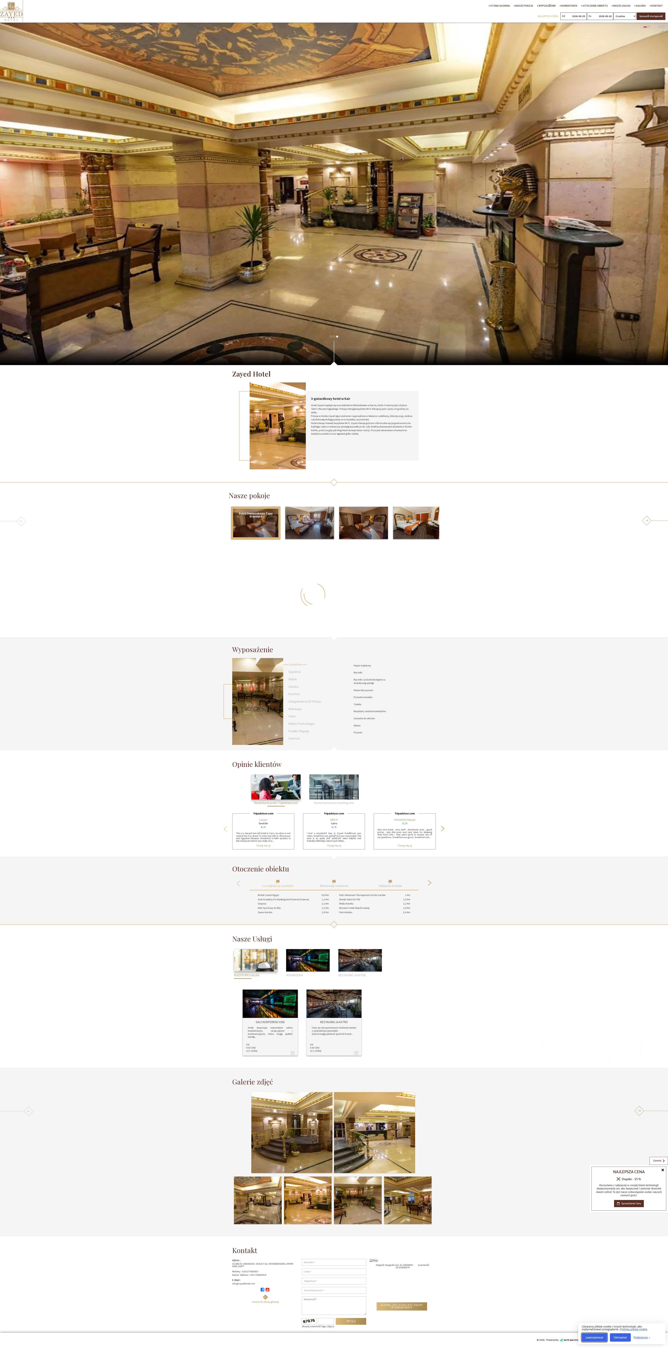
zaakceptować (594, 1337)
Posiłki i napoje (298, 731)
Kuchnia (294, 694)
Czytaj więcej (263, 845)
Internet (294, 738)
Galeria (640, 5)
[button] (330, 336)
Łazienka (295, 664)
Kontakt (657, 5)
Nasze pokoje (524, 5)
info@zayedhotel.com (243, 1283)
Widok (292, 679)
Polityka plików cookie (633, 1329)
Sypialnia (294, 672)
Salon (292, 716)
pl (649, 26)
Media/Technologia (301, 723)
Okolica (293, 686)
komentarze (569, 5)
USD (661, 26)
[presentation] (225, 829)
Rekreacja (295, 709)
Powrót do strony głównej (265, 1301)
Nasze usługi (621, 5)
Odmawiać (620, 1337)
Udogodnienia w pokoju (304, 701)
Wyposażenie (547, 5)
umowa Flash (653, 1209)
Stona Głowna (500, 5)
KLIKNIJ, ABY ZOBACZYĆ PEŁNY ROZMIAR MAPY (402, 1306)
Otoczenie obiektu (595, 5)
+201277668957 (250, 1271)
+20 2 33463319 (258, 1274)
